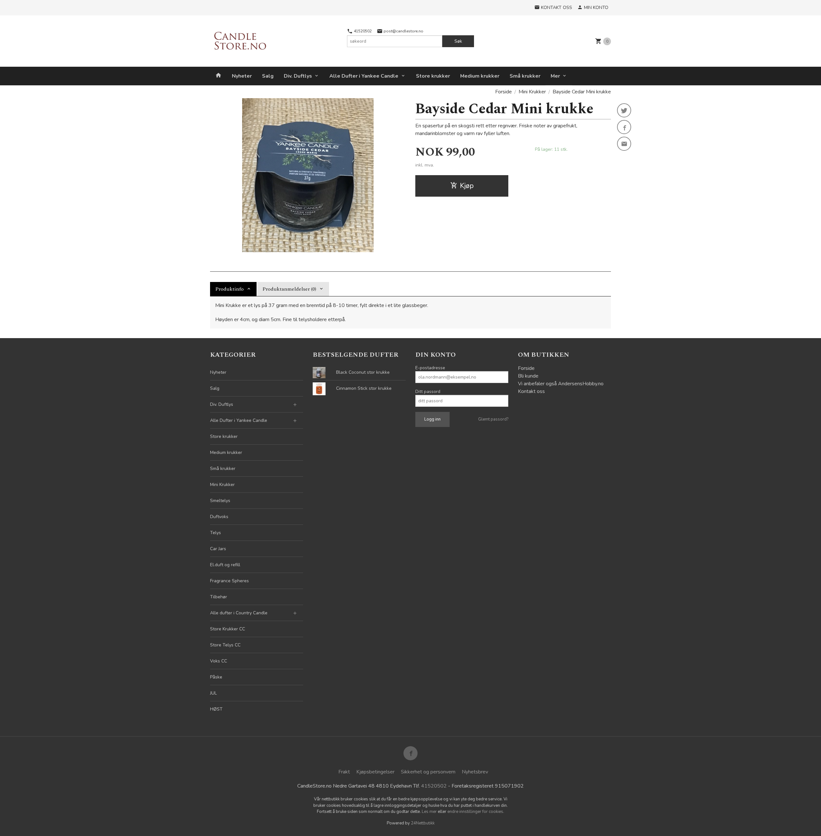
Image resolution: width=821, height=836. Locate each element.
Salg (268, 76)
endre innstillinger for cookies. (475, 812)
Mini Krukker (222, 485)
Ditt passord (427, 391)
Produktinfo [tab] (229, 289)
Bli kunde (528, 376)
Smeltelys (220, 501)
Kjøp (467, 186)
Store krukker (433, 76)
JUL (213, 693)
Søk (458, 41)
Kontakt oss (531, 391)
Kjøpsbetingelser (375, 771)
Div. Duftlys (298, 76)
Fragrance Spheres (229, 581)
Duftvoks (219, 517)
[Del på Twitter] (624, 110)
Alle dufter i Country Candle (238, 613)
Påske (216, 677)
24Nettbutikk (423, 823)
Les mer (430, 812)
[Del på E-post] (624, 144)
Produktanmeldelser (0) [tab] (289, 289)
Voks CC (218, 661)
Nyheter (242, 76)
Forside (503, 91)
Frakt (344, 771)
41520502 (362, 31)
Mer (555, 76)
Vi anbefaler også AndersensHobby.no (561, 383)
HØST (216, 709)
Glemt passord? (493, 419)
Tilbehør (218, 597)
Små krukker (525, 76)
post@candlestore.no (403, 31)
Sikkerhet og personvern (428, 771)
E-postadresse (430, 368)
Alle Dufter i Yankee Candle (363, 76)
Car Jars (218, 549)
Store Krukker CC (227, 629)
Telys (215, 533)
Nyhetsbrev (475, 771)
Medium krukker (479, 76)
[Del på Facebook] (624, 127)
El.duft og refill (225, 565)
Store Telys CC (225, 645)
